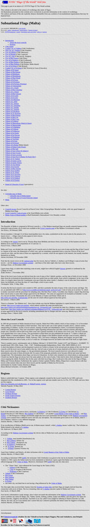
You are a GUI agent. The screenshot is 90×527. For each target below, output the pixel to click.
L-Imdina (59, 425)
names (9, 46)
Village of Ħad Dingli (12, 78)
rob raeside (22, 28)
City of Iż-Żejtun (11, 66)
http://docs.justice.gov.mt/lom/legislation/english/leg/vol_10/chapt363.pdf (26, 307)
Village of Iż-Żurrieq (12, 180)
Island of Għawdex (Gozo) (14, 184)
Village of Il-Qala (11, 141)
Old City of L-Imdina (12, 50)
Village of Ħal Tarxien (13, 169)
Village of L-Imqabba (12, 106)
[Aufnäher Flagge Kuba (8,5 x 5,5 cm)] (5, 520)
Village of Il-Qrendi (12, 143)
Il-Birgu (12, 467)
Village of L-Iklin (11, 102)
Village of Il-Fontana (12, 82)
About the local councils (18, 42)
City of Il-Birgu (10, 52)
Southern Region (11, 397)
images (15, 242)
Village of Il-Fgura (11, 80)
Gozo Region (10, 392)
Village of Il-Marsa (11, 121)
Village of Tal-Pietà (12, 139)
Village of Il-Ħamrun (12, 100)
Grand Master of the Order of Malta (66, 414)
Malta (7, 200)
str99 (24, 458)
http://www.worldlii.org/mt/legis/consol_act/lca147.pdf (42, 290)
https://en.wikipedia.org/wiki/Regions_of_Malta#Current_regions (23, 384)
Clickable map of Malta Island (20, 196)
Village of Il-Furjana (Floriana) (16, 84)
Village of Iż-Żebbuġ (12, 178)
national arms (28, 261)
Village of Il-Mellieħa (12, 127)
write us (39, 32)
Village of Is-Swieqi (12, 167)
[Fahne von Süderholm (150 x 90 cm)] (13, 520)
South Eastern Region (12, 396)
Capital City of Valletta (13, 48)
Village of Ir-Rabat (11, 145)
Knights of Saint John (44, 487)
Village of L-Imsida (12, 107)
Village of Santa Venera (13, 163)
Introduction (9, 40)
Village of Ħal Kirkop (12, 115)
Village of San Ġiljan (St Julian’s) (16, 151)
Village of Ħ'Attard (12, 70)
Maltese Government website (23, 263)
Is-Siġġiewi (41, 412)
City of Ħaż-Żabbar (12, 62)
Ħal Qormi (9, 475)
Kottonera (13, 471)
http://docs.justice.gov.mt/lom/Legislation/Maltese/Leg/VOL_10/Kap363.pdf (35, 309)
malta (9, 30)
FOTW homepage (10, 32)
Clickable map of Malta (13, 194)
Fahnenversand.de (11, 517)
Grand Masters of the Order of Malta (56, 452)
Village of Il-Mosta (11, 129)
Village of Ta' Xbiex (12, 173)
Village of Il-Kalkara (12, 111)
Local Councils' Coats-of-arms (15, 213)
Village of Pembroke (12, 137)
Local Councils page (47, 228)
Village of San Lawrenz (13, 155)
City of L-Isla (10, 56)
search (18, 32)
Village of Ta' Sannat (12, 159)
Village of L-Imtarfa (12, 109)
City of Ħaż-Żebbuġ (12, 64)
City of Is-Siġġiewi (11, 60)
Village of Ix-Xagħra (12, 171)
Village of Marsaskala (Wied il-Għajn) (18, 123)
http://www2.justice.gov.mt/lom (18, 305)
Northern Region (11, 394)
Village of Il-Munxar (12, 131)
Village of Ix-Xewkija (12, 174)
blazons (62, 269)
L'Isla (12, 469)
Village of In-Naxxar (12, 135)
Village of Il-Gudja (11, 96)
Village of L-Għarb (12, 88)
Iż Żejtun (62, 412)
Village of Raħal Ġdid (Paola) (15, 147)
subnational (15, 30)
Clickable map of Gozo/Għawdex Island (24, 198)
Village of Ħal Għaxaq (13, 94)
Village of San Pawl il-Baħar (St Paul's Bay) (20, 157)
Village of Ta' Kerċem (13, 113)
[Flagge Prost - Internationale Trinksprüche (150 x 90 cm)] (37, 520)
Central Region (10, 390)
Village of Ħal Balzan (12, 72)
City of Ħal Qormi (11, 58)
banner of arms (33, 30)
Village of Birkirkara (12, 74)
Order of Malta (22, 462)
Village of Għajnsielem (13, 86)
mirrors (45, 32)
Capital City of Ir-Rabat (13, 68)
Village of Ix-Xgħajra (12, 176)
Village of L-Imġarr (12, 104)
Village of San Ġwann (13, 153)
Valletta (9, 439)
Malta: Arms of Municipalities (15, 215)
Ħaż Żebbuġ (29, 414)
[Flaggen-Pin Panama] (21, 520)
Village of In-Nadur (12, 133)
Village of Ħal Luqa (12, 119)
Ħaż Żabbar (11, 442)
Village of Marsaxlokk (13, 125)
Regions (12, 44)
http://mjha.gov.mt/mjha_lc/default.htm (14, 298)
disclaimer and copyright (28, 32)
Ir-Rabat (11, 448)
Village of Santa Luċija (13, 161)
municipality (24, 30)
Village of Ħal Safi (11, 149)
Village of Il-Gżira (11, 98)
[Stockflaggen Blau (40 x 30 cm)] (29, 520)
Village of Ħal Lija (11, 117)
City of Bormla (10, 54)
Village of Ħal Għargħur (13, 90)
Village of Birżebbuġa (13, 76)
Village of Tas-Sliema (12, 165)
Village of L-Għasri (12, 92)
